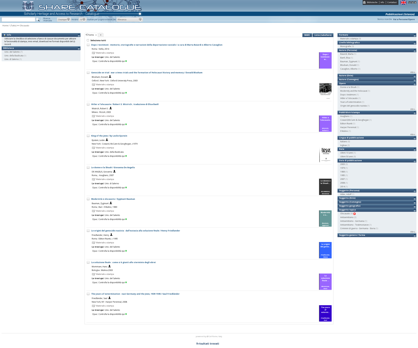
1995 (342, 175)
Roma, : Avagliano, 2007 (103, 175)
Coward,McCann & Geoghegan (354, 120)
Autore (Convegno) (349, 79)
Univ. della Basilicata (13, 55)
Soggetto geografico (350, 205)
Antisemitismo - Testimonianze (354, 224)
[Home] (82, 22)
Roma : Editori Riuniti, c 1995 (105, 238)
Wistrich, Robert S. (100, 108)
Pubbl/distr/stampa (349, 112)
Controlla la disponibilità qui (111, 61)
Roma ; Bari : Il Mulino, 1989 (104, 207)
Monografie (345, 46)
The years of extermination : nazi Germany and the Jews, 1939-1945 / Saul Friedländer (135, 293)
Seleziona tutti (98, 40)
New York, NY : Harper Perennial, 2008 (109, 301)
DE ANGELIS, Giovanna (102, 171)
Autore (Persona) (348, 50)
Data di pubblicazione (350, 160)
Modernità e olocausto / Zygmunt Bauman (113, 199)
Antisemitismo (347, 217)
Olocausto (24, 25)
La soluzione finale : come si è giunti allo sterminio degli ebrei (123, 262)
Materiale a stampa (349, 38)
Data (341, 149)
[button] (64, 19)
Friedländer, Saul (99, 298)
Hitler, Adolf (345, 194)
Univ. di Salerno (11, 59)
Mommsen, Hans (99, 266)
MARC (307, 35)
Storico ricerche (384, 19)
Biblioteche (372, 2)
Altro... (413, 72)
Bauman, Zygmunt (100, 203)
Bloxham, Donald (100, 77)
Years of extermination (350, 102)
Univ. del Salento (12, 51)
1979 (342, 168)
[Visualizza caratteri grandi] (415, 2)
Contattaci (392, 2)
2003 (342, 164)
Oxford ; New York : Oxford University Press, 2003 (115, 80)
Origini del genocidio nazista (353, 105)
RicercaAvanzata (47, 19)
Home (5, 25)
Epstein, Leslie (98, 140)
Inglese (343, 145)
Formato (343, 34)
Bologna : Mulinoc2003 (102, 270)
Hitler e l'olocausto (349, 98)
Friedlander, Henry (100, 235)
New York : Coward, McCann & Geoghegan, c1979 (114, 143)
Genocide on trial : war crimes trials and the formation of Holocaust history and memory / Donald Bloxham (146, 72)
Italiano (343, 141)
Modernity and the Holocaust (353, 90)
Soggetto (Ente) (347, 198)
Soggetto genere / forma (352, 235)
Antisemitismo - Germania (352, 221)
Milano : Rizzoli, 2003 (101, 112)
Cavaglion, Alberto (348, 68)
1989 (342, 171)
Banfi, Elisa (345, 57)
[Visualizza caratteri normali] (412, 2)
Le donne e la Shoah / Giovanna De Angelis (113, 167)
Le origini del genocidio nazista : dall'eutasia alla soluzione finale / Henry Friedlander (135, 230)
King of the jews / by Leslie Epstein (109, 135)
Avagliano (344, 116)
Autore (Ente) (346, 75)
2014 (342, 186)
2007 (342, 179)
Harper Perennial (348, 127)
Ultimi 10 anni (346, 152)
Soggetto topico (347, 209)
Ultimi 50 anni (346, 156)
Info (382, 2)
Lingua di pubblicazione (351, 137)
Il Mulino (344, 131)
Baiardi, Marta (346, 54)
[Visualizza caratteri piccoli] (410, 2)
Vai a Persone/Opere (404, 19)
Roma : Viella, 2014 (100, 49)
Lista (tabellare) (322, 35)
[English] (403, 3)
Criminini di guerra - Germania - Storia (357, 228)
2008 (342, 182)
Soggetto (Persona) (349, 190)
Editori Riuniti (346, 123)
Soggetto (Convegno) (350, 202)
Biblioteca (8, 48)
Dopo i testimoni (348, 94)
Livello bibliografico (349, 42)
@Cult (209, 336)
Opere (342, 83)
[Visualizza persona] (110, 77)
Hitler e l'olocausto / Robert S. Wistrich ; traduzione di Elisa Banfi (125, 104)
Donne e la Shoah (348, 87)
